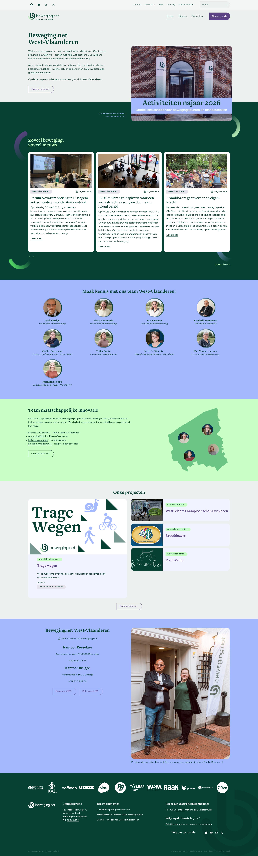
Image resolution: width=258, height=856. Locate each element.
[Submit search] (227, 4)
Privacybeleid (52, 851)
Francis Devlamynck (39, 433)
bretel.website (195, 851)
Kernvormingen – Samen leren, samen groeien (120, 815)
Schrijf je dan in (173, 824)
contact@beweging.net (75, 817)
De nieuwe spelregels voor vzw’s (113, 810)
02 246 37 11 (73, 820)
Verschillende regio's (177, 529)
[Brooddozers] (146, 535)
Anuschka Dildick (37, 436)
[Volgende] (33, 256)
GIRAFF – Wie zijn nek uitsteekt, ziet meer (118, 820)
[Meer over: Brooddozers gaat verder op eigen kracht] (128, 171)
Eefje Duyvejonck (38, 440)
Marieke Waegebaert (40, 444)
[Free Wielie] (146, 559)
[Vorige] (29, 256)
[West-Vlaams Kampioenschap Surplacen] (146, 510)
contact (180, 810)
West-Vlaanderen (40, 191)
